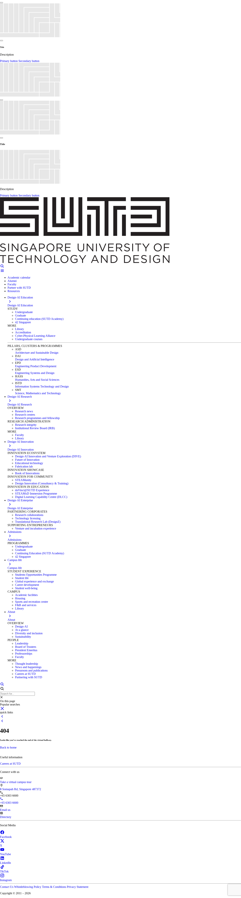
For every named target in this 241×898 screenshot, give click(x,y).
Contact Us (7, 886)
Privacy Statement (77, 886)
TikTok (4, 871)
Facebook (6, 836)
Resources (14, 291)
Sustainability (23, 636)
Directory (5, 817)
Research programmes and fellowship (37, 418)
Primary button (9, 61)
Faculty (12, 284)
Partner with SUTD (19, 287)
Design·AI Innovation (21, 449)
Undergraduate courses (28, 339)
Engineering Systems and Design (34, 373)
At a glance (22, 629)
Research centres (25, 414)
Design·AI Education (20, 305)
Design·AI (21, 626)
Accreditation (23, 332)
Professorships (23, 653)
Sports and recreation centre (31, 601)
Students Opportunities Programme (36, 574)
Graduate (20, 315)
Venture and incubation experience (35, 528)
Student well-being (26, 588)
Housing (20, 598)
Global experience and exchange (34, 581)
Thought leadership (26, 663)
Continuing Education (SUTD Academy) (39, 553)
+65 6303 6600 (9, 802)
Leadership (21, 643)
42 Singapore (23, 322)
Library (19, 329)
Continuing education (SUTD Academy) (39, 318)
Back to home (8, 747)
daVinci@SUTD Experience (32, 490)
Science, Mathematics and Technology (38, 393)
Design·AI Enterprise (20, 508)
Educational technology (29, 463)
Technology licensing (27, 518)
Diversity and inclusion (29, 633)
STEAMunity (23, 480)
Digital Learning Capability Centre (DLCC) (41, 496)
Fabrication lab (24, 466)
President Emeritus (26, 650)
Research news (24, 411)
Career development (27, 584)
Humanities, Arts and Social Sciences (37, 379)
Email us (5, 809)
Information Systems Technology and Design (42, 386)
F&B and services (25, 605)
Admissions (14, 539)
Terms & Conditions (54, 886)
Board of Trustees (25, 646)
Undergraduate (24, 312)
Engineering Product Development (35, 366)
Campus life (15, 567)
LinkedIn (5, 862)
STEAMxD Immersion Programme (36, 493)
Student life (22, 578)
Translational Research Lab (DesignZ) (37, 521)
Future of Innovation (27, 459)
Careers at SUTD (25, 673)
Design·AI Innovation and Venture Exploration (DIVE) (48, 456)
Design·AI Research (20, 404)
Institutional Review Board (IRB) (35, 428)
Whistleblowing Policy (28, 886)
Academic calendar (19, 277)
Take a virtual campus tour (15, 782)
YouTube (5, 854)
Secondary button (28, 61)
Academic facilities (26, 595)
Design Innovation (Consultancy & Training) (41, 483)
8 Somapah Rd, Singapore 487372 (20, 789)
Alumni (12, 280)
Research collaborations (29, 515)
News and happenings (28, 667)
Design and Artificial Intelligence (34, 359)
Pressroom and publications (31, 670)
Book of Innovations (27, 473)
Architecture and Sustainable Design (36, 352)
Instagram (6, 880)
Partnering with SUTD (28, 677)
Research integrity (26, 424)
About (11, 619)
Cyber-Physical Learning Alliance (35, 335)
